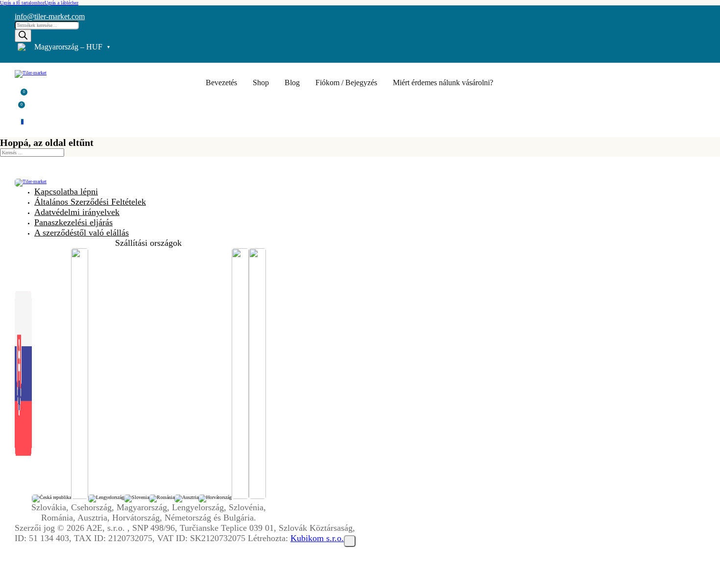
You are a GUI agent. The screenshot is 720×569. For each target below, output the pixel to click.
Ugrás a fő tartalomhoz (22, 2)
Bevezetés (221, 82)
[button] (21, 93)
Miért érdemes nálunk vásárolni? (443, 82)
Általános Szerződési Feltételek (90, 202)
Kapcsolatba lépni (66, 191)
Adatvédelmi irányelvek (77, 212)
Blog (292, 82)
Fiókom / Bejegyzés (346, 82)
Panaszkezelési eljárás (73, 222)
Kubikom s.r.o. (317, 538)
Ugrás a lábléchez (61, 2)
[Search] (23, 35)
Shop (261, 82)
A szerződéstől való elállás (81, 232)
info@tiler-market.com (50, 16)
